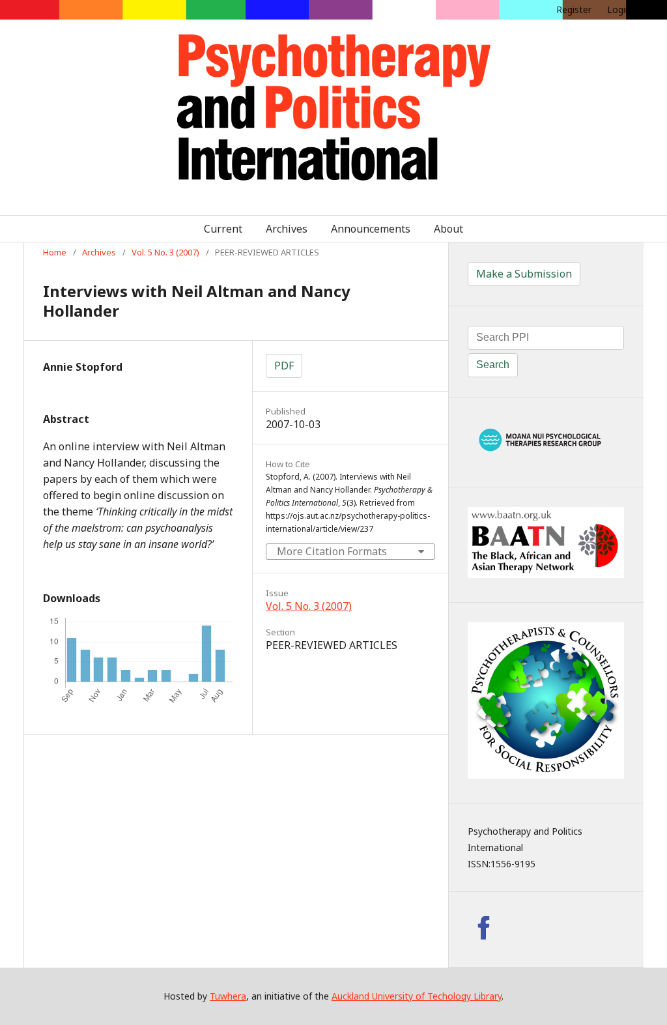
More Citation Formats (332, 551)
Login (619, 9)
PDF (284, 365)
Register (573, 9)
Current (223, 229)
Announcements (370, 229)
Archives (286, 229)
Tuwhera (228, 996)
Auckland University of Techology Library (417, 996)
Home (54, 252)
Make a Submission (524, 274)
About (448, 229)
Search (492, 364)
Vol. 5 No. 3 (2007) (165, 252)
